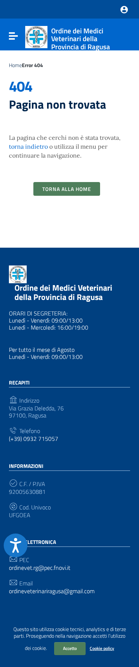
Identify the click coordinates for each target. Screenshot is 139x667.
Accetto (70, 648)
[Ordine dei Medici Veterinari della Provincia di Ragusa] (36, 36)
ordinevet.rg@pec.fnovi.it (39, 567)
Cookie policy (102, 648)
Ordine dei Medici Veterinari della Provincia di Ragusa (63, 292)
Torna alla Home (66, 189)
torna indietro (28, 146)
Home (15, 65)
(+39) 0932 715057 (33, 438)
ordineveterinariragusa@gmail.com (52, 591)
